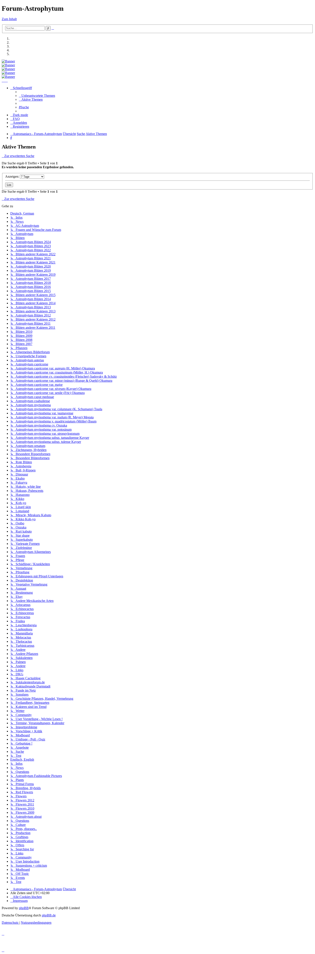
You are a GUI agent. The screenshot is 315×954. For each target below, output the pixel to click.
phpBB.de (49, 915)
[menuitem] (37, 95)
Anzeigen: (12, 176)
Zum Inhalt (9, 19)
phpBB (24, 908)
